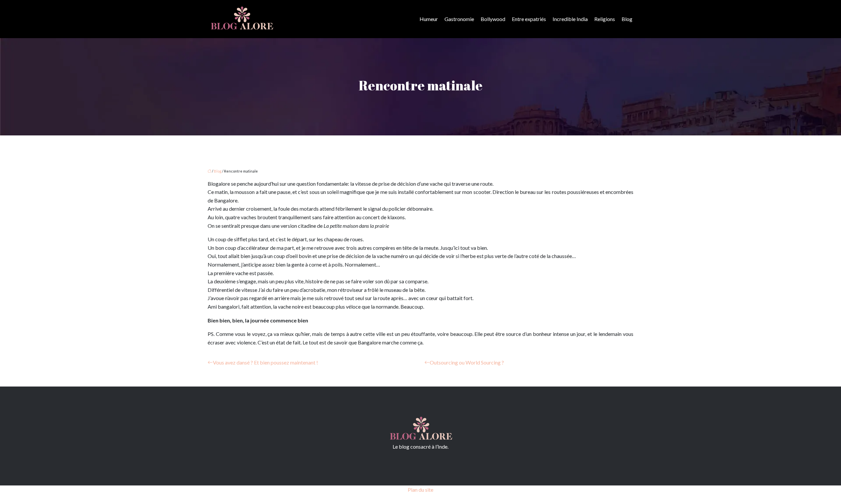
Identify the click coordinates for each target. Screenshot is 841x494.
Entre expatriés (529, 19)
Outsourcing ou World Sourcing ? (467, 362)
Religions (604, 19)
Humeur (429, 19)
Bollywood (493, 19)
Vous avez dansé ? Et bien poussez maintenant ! (265, 362)
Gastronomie (459, 19)
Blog (627, 19)
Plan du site (420, 489)
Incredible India (570, 19)
